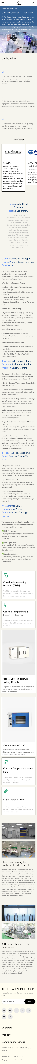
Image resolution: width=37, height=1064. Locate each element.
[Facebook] (10, 1010)
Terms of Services (20, 1060)
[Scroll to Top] (18, 1053)
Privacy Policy (6, 1056)
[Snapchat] (28, 1010)
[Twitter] (22, 1010)
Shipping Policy (6, 1060)
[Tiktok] (10, 1016)
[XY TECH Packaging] (18, 3)
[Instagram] (16, 1010)
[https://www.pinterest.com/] (4, 1010)
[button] (33, 3)
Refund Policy (18, 1056)
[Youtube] (4, 1016)
